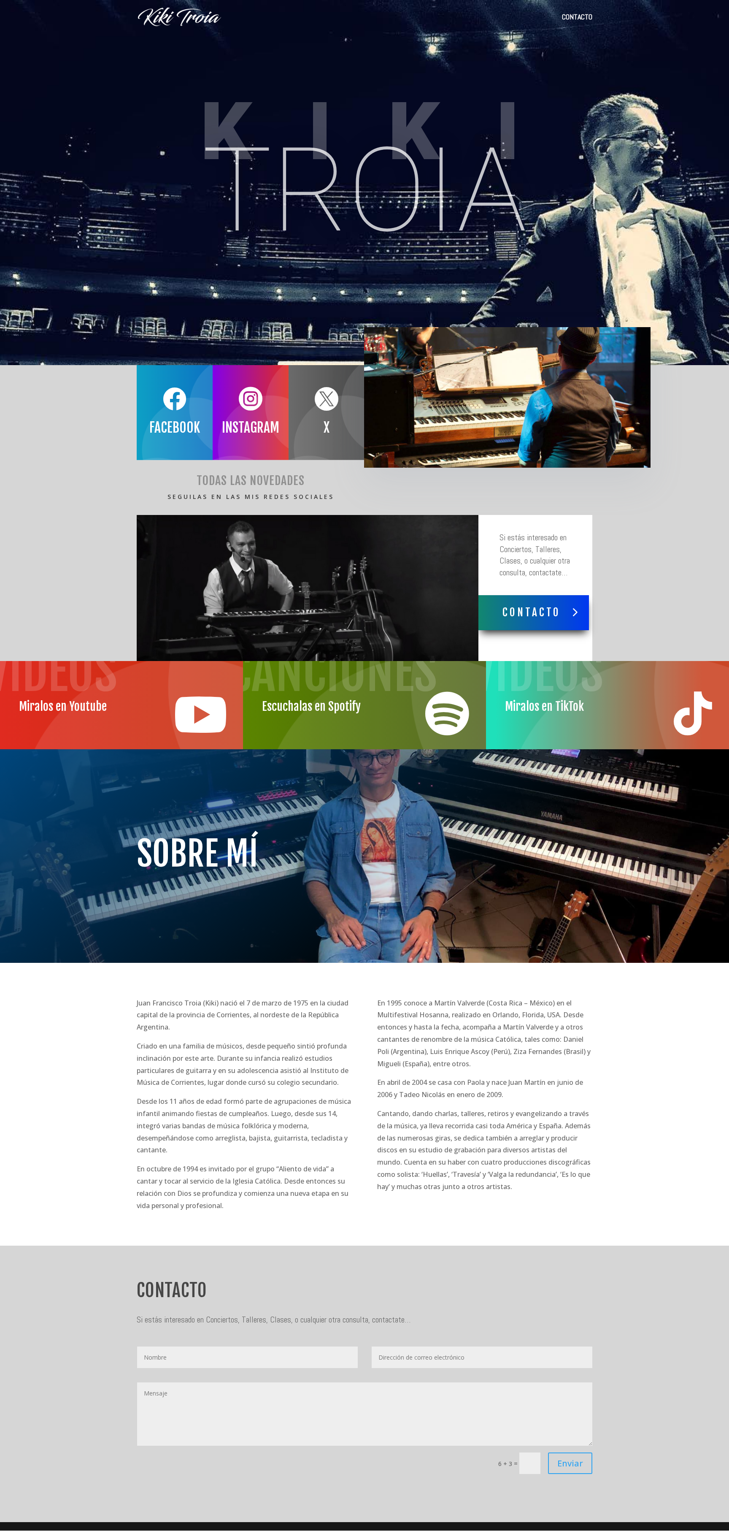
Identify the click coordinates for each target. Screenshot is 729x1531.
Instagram (250, 427)
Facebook (174, 427)
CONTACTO (577, 18)
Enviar (570, 1463)
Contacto (531, 612)
